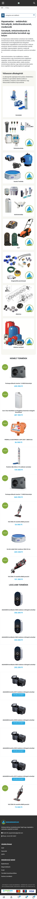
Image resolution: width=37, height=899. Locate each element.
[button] (34, 3)
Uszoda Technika (18, 181)
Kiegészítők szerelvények (18, 281)
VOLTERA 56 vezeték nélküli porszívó (18, 804)
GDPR (3, 854)
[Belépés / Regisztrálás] (11, 897)
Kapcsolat (4, 851)
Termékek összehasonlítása (9, 873)
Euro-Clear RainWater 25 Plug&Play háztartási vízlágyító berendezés (18, 411)
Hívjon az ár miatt (18, 695)
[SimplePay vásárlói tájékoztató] (18, 891)
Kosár (3, 870)
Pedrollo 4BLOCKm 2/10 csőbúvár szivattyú (18, 467)
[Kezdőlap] (4, 897)
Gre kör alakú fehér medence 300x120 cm (18, 549)
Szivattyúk (19, 115)
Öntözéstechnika (18, 148)
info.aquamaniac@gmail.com (14, 833)
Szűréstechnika (18, 214)
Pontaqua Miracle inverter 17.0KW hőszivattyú (18, 494)
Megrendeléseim (5, 867)
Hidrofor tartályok (18, 347)
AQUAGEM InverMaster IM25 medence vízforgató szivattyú (18, 637)
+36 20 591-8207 (11, 836)
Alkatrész (18, 314)
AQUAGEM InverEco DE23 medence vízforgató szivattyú (18, 748)
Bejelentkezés (5, 863)
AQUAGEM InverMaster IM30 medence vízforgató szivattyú (18, 610)
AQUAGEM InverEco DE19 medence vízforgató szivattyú (18, 692)
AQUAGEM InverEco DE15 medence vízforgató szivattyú (18, 776)
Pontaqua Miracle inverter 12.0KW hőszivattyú (18, 383)
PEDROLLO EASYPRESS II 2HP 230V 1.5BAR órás (19, 439)
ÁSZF (2, 848)
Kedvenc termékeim (6, 876)
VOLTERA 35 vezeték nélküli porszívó (18, 521)
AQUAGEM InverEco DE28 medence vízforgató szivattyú (18, 720)
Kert (18, 247)
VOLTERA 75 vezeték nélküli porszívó (18, 576)
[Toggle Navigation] (3, 3)
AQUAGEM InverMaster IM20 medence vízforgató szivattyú (18, 664)
